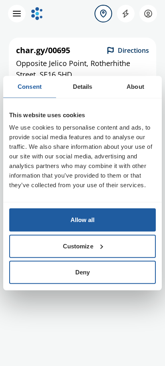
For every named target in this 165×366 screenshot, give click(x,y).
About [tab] (135, 86)
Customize (78, 245)
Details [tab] (83, 86)
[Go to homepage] (36, 13)
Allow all (82, 219)
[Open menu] (17, 13)
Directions (133, 50)
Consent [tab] (30, 86)
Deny (82, 272)
